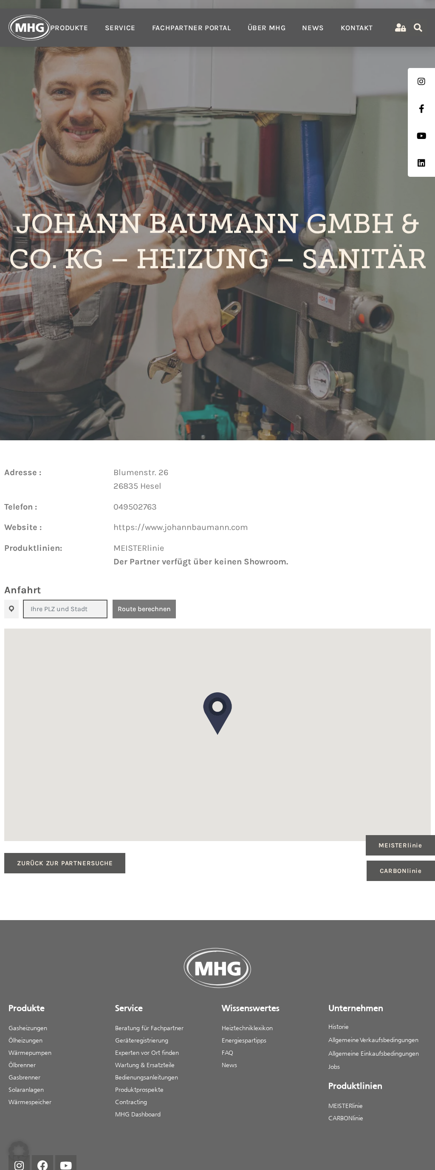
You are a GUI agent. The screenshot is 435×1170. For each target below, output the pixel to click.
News (313, 27)
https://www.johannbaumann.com (180, 527)
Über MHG (267, 27)
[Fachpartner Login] (399, 28)
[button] (217, 713)
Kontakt (357, 27)
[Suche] (418, 27)
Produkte (69, 27)
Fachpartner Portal (191, 27)
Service (120, 27)
